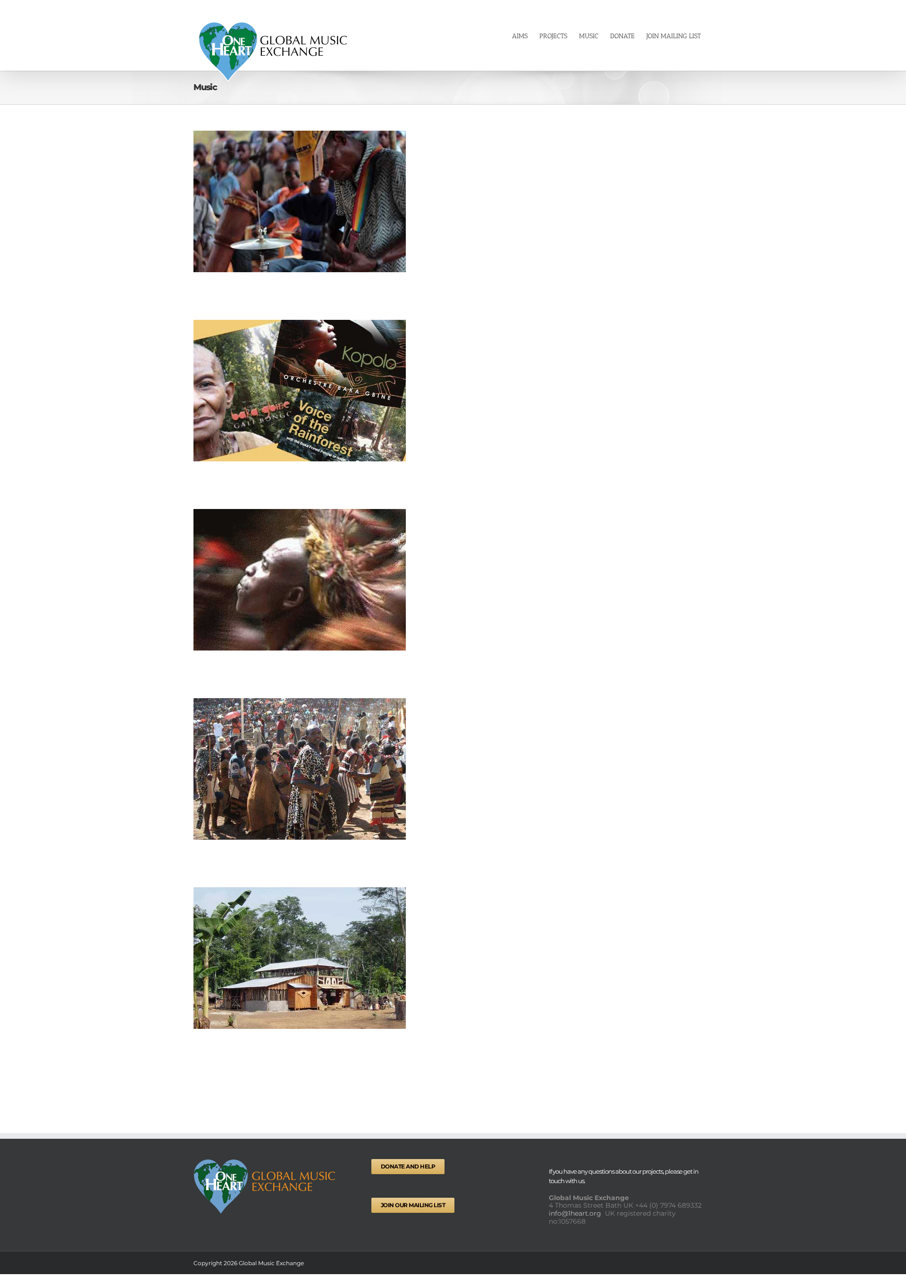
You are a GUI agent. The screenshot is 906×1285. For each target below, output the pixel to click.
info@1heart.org (576, 1213)
